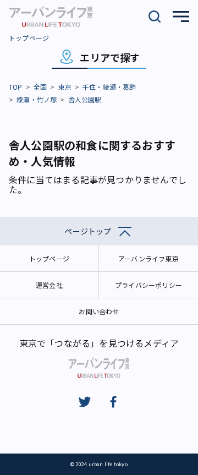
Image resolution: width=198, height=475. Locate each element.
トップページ (29, 37)
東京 (64, 86)
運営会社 (49, 285)
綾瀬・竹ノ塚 (36, 99)
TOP (16, 86)
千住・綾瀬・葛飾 (109, 86)
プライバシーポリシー (148, 285)
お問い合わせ (99, 311)
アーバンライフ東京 (148, 258)
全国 (40, 86)
